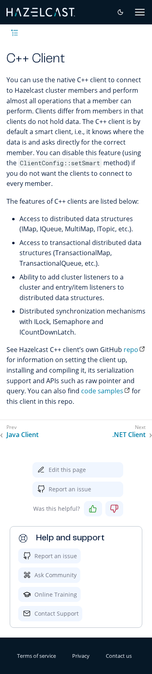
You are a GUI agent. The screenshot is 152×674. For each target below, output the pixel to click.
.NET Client (129, 435)
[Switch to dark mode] (120, 12)
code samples (102, 390)
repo (131, 349)
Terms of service (36, 655)
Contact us (119, 655)
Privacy (81, 655)
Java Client (22, 435)
